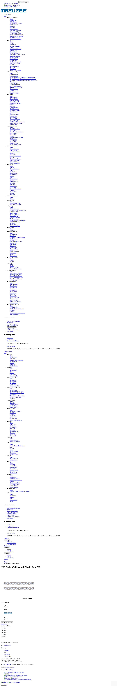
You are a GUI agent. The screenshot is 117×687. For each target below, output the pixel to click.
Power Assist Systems (15, 86)
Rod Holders (13, 161)
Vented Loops (13, 280)
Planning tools (10, 328)
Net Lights (13, 384)
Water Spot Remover (15, 70)
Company (6, 538)
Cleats (11, 170)
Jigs (11, 447)
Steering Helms (14, 90)
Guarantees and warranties (13, 321)
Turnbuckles (13, 191)
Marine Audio (13, 116)
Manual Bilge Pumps (15, 30)
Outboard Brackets (15, 84)
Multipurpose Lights (15, 217)
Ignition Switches (14, 114)
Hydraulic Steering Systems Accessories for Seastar (23, 79)
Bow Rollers (13, 287)
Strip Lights (13, 224)
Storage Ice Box (14, 487)
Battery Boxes (13, 97)
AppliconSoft (7, 645)
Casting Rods (13, 465)
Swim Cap (13, 374)
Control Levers (14, 76)
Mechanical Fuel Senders (16, 137)
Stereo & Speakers (15, 163)
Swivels (12, 190)
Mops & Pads (13, 60)
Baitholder (12, 425)
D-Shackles (13, 171)
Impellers (12, 27)
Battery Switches (14, 100)
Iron (11, 498)
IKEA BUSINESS (11, 327)
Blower (12, 104)
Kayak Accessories (15, 441)
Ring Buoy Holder (15, 160)
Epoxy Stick (13, 51)
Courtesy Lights (14, 211)
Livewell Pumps (14, 29)
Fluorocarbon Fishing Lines (17, 393)
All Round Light (14, 208)
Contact (6, 559)
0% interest (10, 322)
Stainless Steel (13, 500)
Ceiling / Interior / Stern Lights (18, 210)
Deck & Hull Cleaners (15, 49)
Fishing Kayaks (14, 440)
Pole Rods (12, 468)
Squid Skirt (13, 453)
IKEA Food (10, 331)
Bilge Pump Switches (15, 103)
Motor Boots (13, 81)
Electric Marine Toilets (16, 274)
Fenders (12, 240)
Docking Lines (14, 238)
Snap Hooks (13, 187)
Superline (12, 398)
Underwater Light (14, 385)
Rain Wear (13, 364)
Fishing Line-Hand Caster (16, 391)
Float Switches (14, 24)
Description (3, 624)
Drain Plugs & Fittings (15, 23)
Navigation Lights (14, 218)
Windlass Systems (14, 314)
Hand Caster (13, 477)
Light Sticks (13, 383)
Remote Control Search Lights (17, 220)
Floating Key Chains (15, 156)
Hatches (12, 199)
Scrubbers (12, 67)
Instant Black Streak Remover (17, 54)
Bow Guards (13, 286)
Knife (11, 417)
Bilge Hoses (13, 20)
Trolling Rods (13, 473)
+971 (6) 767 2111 (13, 3)
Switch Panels (13, 117)
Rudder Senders (14, 143)
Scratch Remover (14, 66)
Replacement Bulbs (15, 221)
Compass (12, 230)
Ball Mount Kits (14, 284)
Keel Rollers (13, 290)
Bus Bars (12, 106)
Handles (12, 176)
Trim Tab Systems (14, 93)
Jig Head (12, 428)
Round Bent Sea (14, 431)
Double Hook (13, 427)
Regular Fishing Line (15, 397)
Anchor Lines (13, 234)
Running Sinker (14, 404)
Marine (5, 14)
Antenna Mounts (14, 149)
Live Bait (12, 430)
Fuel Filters (13, 130)
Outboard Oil (13, 140)
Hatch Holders (14, 179)
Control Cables (14, 74)
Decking (12, 153)
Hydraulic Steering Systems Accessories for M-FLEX (23, 80)
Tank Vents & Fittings (15, 144)
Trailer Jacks (13, 296)
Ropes (11, 254)
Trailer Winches (14, 300)
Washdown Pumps (15, 37)
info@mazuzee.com (14, 5)
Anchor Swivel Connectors (17, 308)
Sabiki (11, 450)
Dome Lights (13, 213)
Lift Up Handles (14, 181)
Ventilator (12, 194)
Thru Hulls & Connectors (16, 34)
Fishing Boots (13, 361)
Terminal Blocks (14, 120)
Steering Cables (14, 89)
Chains (12, 311)
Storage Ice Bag (14, 485)
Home (5, 562)
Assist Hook (13, 424)
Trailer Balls (13, 294)
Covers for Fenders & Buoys (17, 237)
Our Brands (7, 545)
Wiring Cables (13, 124)
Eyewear (12, 358)
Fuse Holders (13, 111)
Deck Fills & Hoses (15, 129)
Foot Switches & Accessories (17, 313)
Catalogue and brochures (13, 329)
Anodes (12, 43)
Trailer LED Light (14, 297)
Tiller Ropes (13, 293)
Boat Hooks (13, 236)
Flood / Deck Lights (15, 214)
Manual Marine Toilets (16, 276)
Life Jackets (13, 244)
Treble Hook (13, 434)
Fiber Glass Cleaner (15, 53)
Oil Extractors (13, 139)
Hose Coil (12, 26)
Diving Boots (13, 357)
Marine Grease (14, 57)
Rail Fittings (13, 184)
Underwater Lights (15, 226)
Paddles (12, 250)
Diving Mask (13, 370)
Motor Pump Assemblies (16, 277)
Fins (11, 371)
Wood (11, 501)
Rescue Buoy (13, 253)
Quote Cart (12, 6)
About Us (9, 541)
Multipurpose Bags (15, 483)
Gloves (12, 363)
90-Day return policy (12, 324)
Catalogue (6, 547)
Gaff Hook (13, 413)
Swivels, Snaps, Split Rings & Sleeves (19, 491)
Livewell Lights (14, 216)
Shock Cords (13, 256)
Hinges (12, 180)
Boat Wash (13, 44)
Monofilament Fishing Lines (17, 395)
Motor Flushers (14, 83)
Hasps (11, 177)
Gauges (12, 136)
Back (5, 16)
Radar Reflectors (14, 251)
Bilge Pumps (13, 22)
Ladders (12, 157)
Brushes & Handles (15, 46)
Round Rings (13, 186)
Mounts (12, 260)
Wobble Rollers (14, 303)
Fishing (6, 351)
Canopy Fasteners (14, 169)
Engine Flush (13, 50)
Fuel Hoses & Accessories (16, 131)
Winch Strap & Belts (15, 301)
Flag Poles (12, 154)
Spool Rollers (13, 291)
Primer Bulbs (13, 141)
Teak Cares (13, 69)
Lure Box (12, 481)
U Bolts (12, 193)
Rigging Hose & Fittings (16, 87)
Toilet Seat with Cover (15, 278)
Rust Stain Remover (15, 63)
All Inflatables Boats (15, 203)
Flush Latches (13, 174)
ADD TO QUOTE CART (6, 622)
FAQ (5, 652)
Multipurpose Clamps (15, 159)
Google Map (9, 669)
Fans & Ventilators (15, 110)
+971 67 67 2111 (7, 664)
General (12, 414)
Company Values (11, 544)
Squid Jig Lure (14, 451)
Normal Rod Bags (14, 484)
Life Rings (13, 246)
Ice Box (12, 266)
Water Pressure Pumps (15, 39)
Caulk (11, 47)
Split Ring (12, 433)
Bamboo (12, 497)
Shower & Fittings (14, 32)
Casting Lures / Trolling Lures (17, 445)
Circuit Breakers (14, 107)
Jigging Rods (13, 467)
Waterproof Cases (14, 267)
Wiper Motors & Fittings (16, 123)
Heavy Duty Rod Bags (16, 480)
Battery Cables (14, 99)
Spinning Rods (14, 470)
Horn (11, 113)
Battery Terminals (14, 101)
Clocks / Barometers (15, 151)
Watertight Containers (15, 268)
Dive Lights (13, 380)
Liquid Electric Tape (15, 56)
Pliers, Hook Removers (16, 420)
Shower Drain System (15, 33)
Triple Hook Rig (14, 407)
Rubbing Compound (15, 61)
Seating (12, 261)
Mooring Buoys (14, 248)
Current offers (10, 339)
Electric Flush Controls (16, 273)
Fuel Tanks (13, 134)
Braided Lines (13, 390)
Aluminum (13, 495)
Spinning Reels (14, 458)
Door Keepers (13, 173)
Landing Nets (13, 418)
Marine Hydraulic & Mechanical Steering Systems (22, 77)
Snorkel (12, 373)
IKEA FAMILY (11, 346)
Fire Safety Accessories (16, 241)
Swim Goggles (14, 375)
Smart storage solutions (13, 340)
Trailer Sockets (14, 298)
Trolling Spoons (14, 454)
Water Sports (10, 551)
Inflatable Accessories (15, 204)
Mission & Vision (11, 543)
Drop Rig (12, 403)
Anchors (12, 310)
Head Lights (13, 381)
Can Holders (13, 150)
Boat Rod (12, 464)
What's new (10, 338)
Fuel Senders (13, 133)
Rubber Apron (13, 365)
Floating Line (13, 243)
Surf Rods (12, 471)
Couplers (12, 288)
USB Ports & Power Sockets (17, 121)
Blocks (12, 167)
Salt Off (12, 64)
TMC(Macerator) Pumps (16, 36)
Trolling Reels (13, 460)
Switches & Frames (15, 119)
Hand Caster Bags (14, 478)
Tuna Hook (13, 435)
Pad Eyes (12, 183)
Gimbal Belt (13, 415)
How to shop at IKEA (12, 325)
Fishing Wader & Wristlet (16, 360)
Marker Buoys (13, 247)
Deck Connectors (14, 109)
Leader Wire (13, 394)
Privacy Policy (7, 656)
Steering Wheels (14, 91)
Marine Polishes (14, 59)
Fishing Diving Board (15, 411)
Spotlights (12, 223)
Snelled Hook (13, 405)
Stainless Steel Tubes (15, 189)
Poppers (12, 448)
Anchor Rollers (14, 307)
